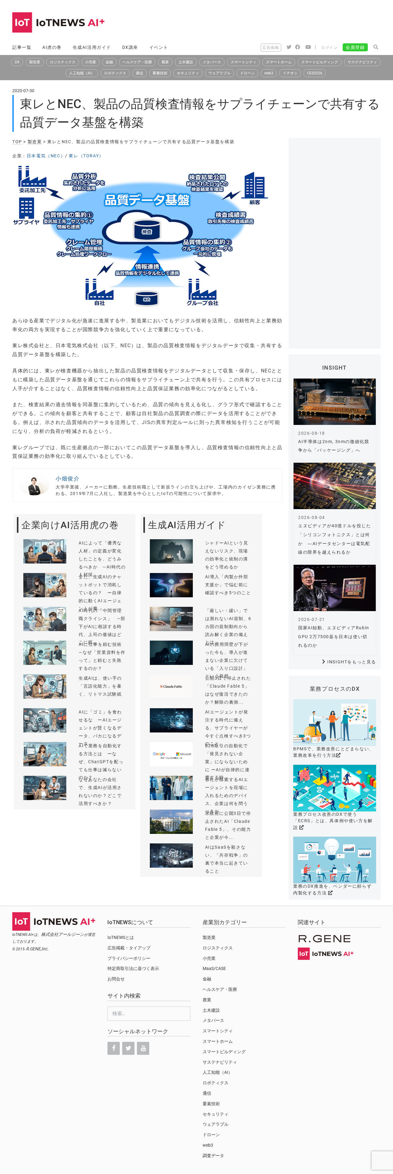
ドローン (247, 73)
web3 (268, 73)
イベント (158, 47)
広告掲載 (271, 47)
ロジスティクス (63, 62)
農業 (165, 62)
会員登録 (355, 47)
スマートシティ (243, 62)
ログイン (329, 47)
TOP (17, 141)
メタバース (212, 62)
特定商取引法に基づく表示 (133, 968)
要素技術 (160, 73)
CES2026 (314, 73)
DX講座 (130, 47)
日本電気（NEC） (46, 155)
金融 (109, 62)
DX (17, 62)
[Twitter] (128, 1048)
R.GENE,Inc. (37, 948)
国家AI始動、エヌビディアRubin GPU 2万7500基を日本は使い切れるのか (333, 636)
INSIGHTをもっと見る (351, 661)
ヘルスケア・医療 (137, 62)
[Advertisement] (269, 23)
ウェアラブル (219, 73)
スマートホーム (279, 62)
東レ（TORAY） (86, 155)
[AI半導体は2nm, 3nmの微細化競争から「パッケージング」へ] (335, 402)
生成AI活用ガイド (92, 47)
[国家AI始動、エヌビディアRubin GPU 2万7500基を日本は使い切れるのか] (335, 588)
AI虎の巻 (52, 47)
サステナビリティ (362, 62)
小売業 (90, 62)
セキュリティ (188, 73)
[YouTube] (143, 1048)
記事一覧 (21, 47)
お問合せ (116, 978)
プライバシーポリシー (128, 958)
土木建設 (185, 62)
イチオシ (290, 73)
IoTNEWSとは (120, 937)
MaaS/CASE (214, 968)
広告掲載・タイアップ (128, 947)
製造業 (34, 62)
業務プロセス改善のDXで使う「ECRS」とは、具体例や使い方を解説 (333, 821)
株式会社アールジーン (62, 934)
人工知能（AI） (82, 73)
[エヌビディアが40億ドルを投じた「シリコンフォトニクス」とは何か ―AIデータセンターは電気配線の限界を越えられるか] (335, 486)
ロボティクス (115, 73)
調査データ (213, 1155)
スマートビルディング (319, 62)
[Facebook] (113, 1048)
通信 (139, 73)
